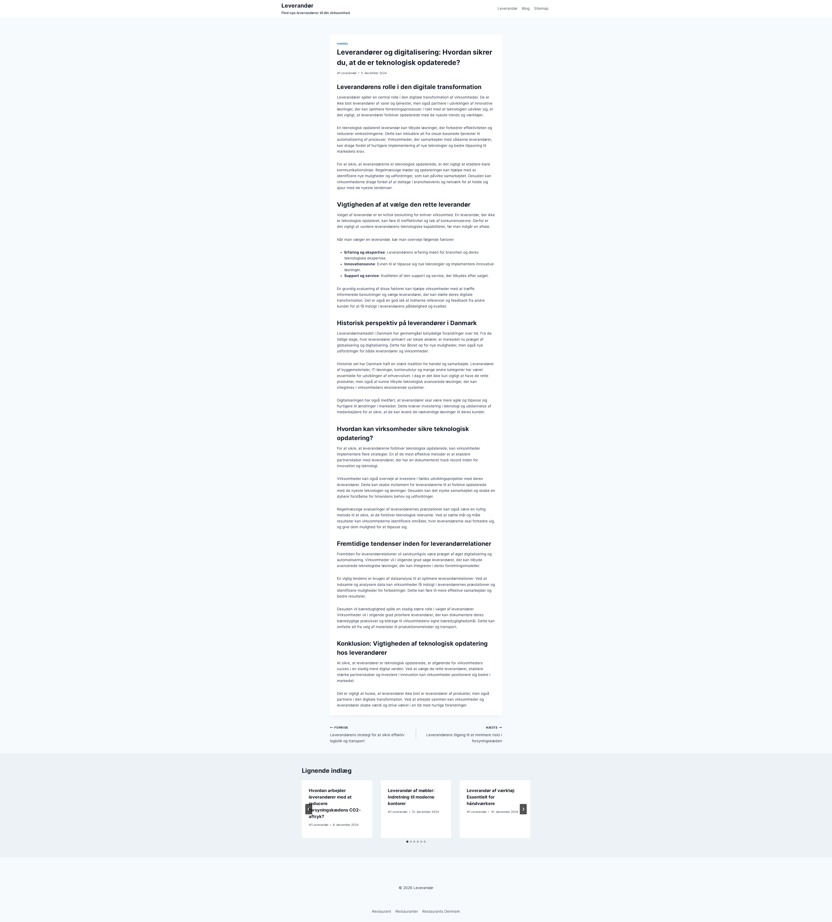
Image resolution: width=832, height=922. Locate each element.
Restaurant (381, 911)
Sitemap (541, 8)
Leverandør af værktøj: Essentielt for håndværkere (491, 797)
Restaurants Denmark (441, 911)
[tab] (407, 842)
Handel (343, 43)
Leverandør (508, 8)
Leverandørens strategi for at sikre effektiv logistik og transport (367, 734)
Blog (526, 8)
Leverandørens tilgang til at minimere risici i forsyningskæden (464, 734)
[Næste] (523, 809)
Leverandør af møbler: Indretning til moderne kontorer (411, 797)
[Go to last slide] (308, 809)
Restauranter (406, 911)
